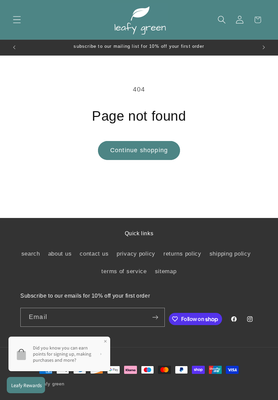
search (30, 254)
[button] (17, 20)
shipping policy (230, 254)
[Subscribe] (155, 317)
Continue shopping (139, 150)
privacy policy (136, 254)
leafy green (52, 383)
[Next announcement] (263, 47)
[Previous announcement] (14, 47)
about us (60, 254)
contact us (94, 254)
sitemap (166, 271)
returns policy (182, 254)
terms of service (124, 271)
